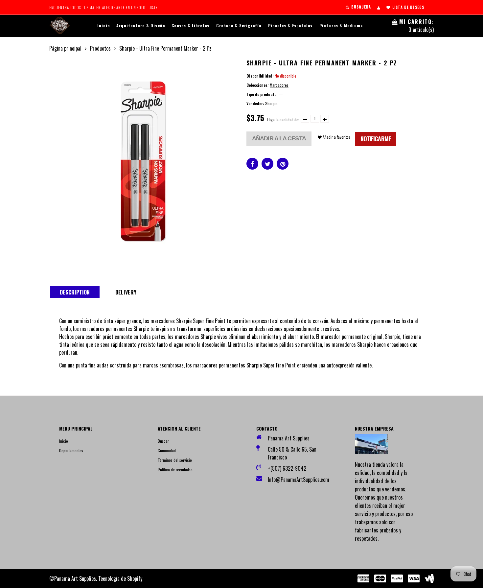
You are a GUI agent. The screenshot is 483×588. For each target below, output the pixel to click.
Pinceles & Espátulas (290, 25)
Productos (100, 48)
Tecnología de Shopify (120, 578)
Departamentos (71, 450)
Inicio (103, 25)
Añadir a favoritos (336, 137)
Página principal (65, 48)
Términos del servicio (175, 460)
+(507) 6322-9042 (287, 468)
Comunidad (167, 450)
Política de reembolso (175, 469)
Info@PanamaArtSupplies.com (296, 479)
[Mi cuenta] (378, 7)
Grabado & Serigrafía (239, 25)
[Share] (252, 164)
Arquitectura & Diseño (140, 25)
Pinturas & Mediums (341, 25)
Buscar (163, 441)
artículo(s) (416, 26)
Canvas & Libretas (190, 25)
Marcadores (279, 85)
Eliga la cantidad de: (283, 119)
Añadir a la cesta (279, 138)
